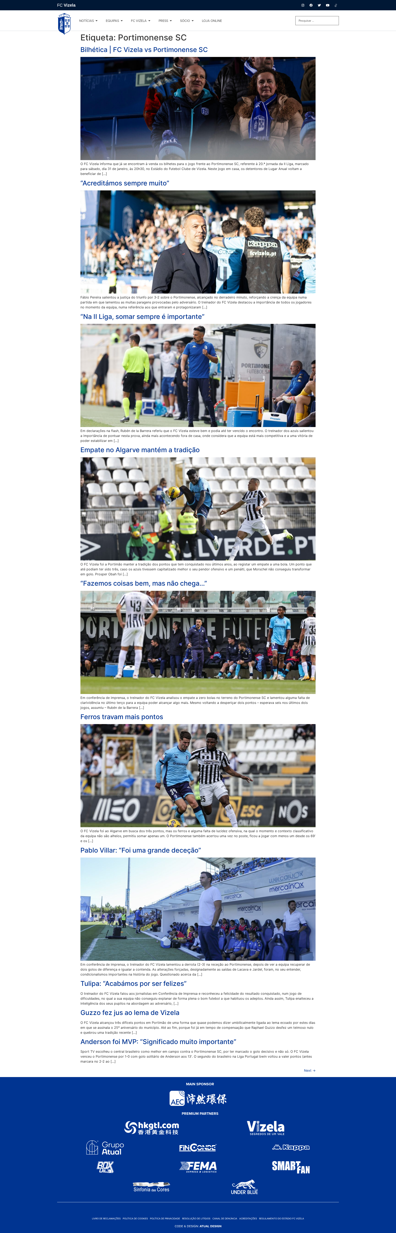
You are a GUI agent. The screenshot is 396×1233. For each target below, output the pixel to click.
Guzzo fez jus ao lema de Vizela (129, 1013)
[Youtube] (327, 5)
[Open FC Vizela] (149, 20)
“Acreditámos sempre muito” (124, 183)
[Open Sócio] (192, 20)
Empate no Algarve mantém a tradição (140, 450)
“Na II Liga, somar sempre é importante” (142, 317)
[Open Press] (170, 20)
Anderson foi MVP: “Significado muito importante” (158, 1042)
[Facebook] (311, 5)
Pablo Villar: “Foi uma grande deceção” (140, 850)
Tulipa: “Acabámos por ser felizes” (133, 983)
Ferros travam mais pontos (121, 717)
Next (310, 1070)
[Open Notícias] (96, 20)
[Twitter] (319, 5)
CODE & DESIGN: (198, 1226)
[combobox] (317, 20)
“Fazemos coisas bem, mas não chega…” (143, 583)
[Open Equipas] (121, 20)
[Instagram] (303, 5)
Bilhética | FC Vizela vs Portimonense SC (144, 50)
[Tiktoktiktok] (336, 5)
